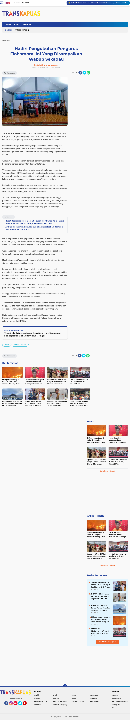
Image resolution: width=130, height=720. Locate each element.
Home (7, 3)
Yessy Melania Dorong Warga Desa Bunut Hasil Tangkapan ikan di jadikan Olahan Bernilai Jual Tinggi (32, 334)
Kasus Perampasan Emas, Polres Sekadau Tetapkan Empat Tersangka (100, 607)
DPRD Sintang (23, 30)
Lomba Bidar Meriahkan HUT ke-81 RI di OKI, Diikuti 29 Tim (118, 462)
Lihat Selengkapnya (107, 642)
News (6, 345)
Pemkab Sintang (77, 701)
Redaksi (115, 695)
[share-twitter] (84, 73)
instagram (116, 705)
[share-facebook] (80, 73)
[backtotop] (65, 686)
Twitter (21, 706)
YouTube (26, 706)
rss (113, 708)
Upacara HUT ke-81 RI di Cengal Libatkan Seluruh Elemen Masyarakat (96, 462)
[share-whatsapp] (88, 73)
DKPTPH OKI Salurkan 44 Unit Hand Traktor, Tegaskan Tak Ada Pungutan (100, 596)
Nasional (27, 24)
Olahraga (93, 698)
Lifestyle (37, 698)
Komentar (11, 73)
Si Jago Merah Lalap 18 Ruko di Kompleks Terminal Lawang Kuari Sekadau (96, 440)
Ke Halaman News (107, 471)
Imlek (55, 695)
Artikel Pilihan (95, 516)
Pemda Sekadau (20, 345)
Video (9, 30)
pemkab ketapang (60, 705)
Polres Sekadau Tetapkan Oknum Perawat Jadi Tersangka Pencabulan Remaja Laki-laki (99, 3)
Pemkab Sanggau (41, 701)
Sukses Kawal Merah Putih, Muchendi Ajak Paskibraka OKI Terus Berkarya (100, 584)
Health (36, 695)
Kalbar (17, 24)
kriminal (37, 705)
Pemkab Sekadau (60, 701)
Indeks (8, 24)
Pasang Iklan (117, 698)
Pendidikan (94, 701)
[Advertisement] (107, 493)
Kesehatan (94, 695)
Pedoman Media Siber (120, 701)
